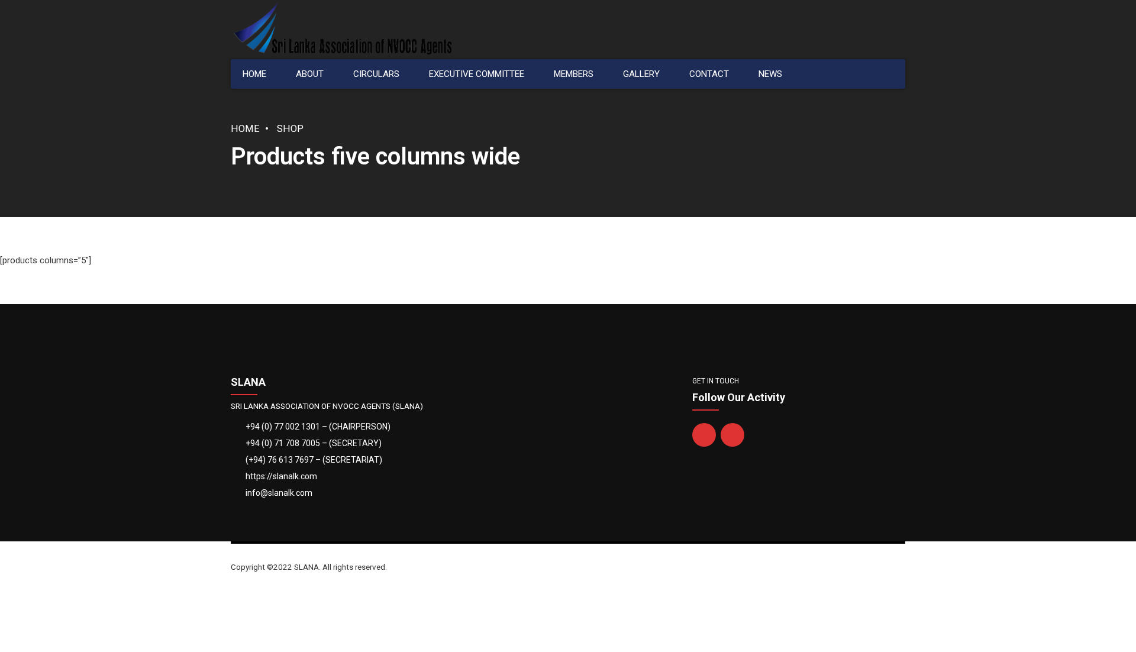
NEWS (770, 74)
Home (245, 128)
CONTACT (709, 74)
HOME (254, 74)
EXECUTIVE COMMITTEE (476, 74)
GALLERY (641, 74)
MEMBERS (573, 74)
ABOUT (310, 74)
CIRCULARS (376, 74)
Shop (290, 128)
